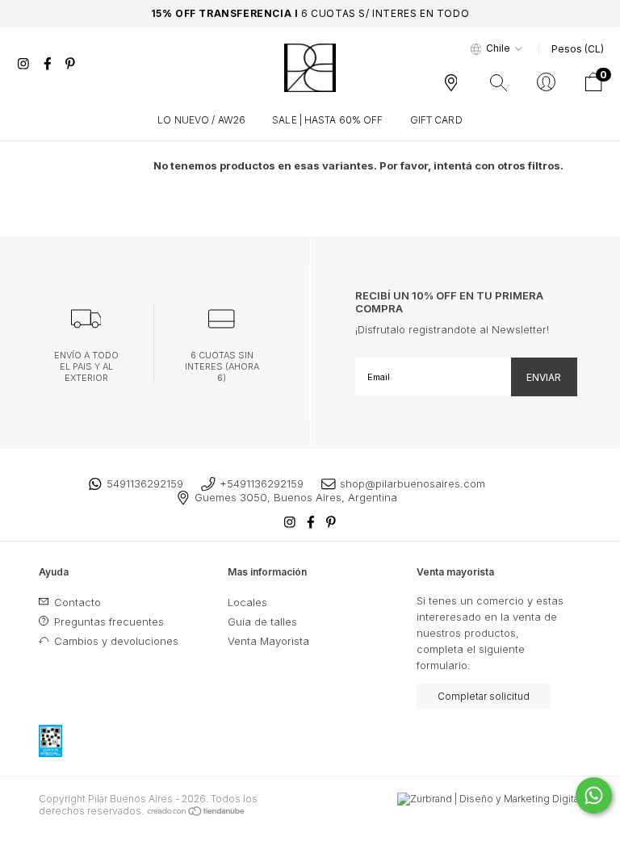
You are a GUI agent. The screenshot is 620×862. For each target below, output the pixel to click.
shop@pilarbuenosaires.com (412, 483)
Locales (247, 602)
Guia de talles (262, 621)
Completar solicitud (484, 696)
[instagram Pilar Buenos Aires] (25, 63)
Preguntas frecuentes (107, 621)
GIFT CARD (436, 120)
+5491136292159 (262, 483)
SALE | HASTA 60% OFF (327, 120)
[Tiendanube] (196, 811)
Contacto (76, 602)
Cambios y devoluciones (114, 640)
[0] (593, 87)
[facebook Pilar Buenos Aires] (49, 63)
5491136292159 (145, 483)
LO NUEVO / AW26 (201, 120)
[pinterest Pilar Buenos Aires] (70, 63)
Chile (498, 48)
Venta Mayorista (268, 640)
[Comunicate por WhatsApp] (594, 795)
